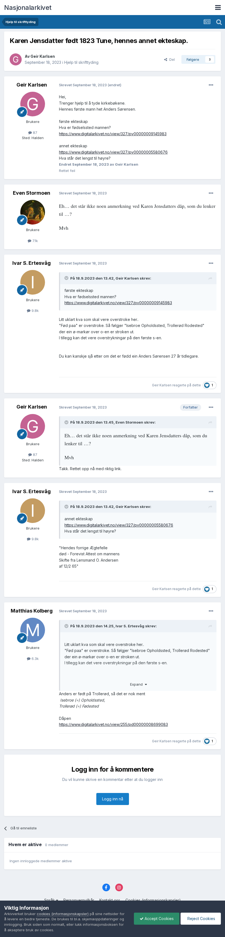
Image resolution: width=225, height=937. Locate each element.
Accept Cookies (159, 918)
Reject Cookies (200, 918)
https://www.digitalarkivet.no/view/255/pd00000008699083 (113, 724)
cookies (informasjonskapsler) (63, 914)
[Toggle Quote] (66, 278)
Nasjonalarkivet (28, 8)
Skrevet (83, 85)
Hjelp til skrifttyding (81, 62)
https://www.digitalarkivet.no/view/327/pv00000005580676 (113, 152)
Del (171, 59)
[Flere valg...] (211, 85)
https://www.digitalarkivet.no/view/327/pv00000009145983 (113, 133)
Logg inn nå (112, 799)
